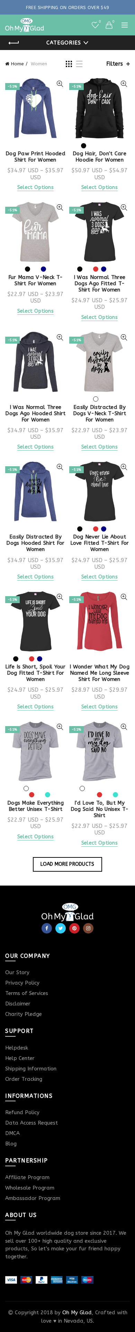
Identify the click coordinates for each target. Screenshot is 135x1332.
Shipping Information (30, 1069)
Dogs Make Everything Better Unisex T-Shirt (35, 806)
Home (17, 63)
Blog (11, 1144)
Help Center (20, 1058)
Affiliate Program (27, 1177)
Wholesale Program (29, 1188)
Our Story (17, 972)
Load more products (67, 864)
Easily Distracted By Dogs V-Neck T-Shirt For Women (99, 413)
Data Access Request (31, 1123)
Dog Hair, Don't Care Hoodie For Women (99, 156)
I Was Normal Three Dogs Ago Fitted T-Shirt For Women (99, 283)
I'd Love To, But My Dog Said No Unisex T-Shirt (99, 809)
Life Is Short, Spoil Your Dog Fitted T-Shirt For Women (35, 673)
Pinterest (74, 928)
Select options (35, 187)
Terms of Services (26, 993)
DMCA (12, 1133)
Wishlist (99, 22)
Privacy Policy (22, 983)
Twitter (60, 928)
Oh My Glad (77, 1312)
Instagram (88, 928)
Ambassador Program (32, 1198)
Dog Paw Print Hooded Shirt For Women (35, 156)
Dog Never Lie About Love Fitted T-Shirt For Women (99, 543)
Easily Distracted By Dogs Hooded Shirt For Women (35, 543)
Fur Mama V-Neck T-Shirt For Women (35, 280)
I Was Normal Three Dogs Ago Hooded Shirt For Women (35, 413)
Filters (114, 63)
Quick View (60, 84)
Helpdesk (16, 1048)
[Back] (13, 43)
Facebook (47, 928)
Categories (63, 43)
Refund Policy (22, 1112)
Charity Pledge (23, 1014)
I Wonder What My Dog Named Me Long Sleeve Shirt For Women (99, 673)
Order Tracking (23, 1079)
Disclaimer (17, 1004)
